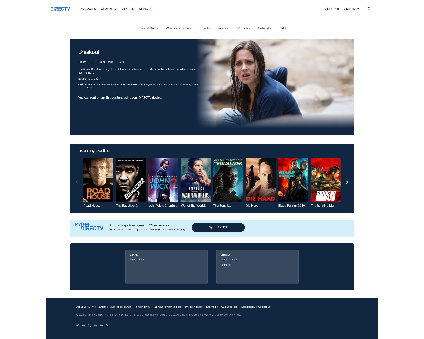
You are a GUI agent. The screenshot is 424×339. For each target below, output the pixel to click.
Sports (205, 28)
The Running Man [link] (323, 205)
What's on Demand (179, 28)
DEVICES (145, 8)
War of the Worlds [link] (193, 205)
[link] (98, 180)
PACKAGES (88, 8)
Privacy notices (193, 307)
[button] (369, 9)
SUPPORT (332, 8)
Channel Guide (147, 28)
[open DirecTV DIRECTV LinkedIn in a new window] (77, 325)
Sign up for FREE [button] (218, 227)
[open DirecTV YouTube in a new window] (101, 325)
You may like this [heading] (94, 150)
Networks (264, 28)
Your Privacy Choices (169, 307)
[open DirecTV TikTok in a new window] (107, 325)
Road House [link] (92, 205)
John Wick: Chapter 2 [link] (163, 205)
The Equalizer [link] (223, 205)
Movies (223, 28)
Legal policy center (120, 307)
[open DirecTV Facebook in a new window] (83, 325)
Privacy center (142, 307)
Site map (210, 307)
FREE (283, 28)
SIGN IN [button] (349, 8)
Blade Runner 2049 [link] (291, 205)
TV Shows (243, 28)
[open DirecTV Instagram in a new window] (95, 325)
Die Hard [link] (252, 205)
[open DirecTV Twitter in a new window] (89, 325)
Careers (101, 307)
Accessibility (247, 307)
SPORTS (128, 8)
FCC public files (228, 307)
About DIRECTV (85, 307)
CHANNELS (109, 8)
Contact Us (264, 307)
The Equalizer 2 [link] (127, 205)
